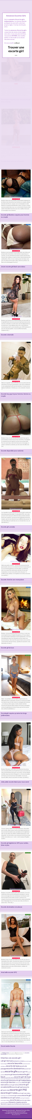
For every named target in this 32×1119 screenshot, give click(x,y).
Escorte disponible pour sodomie (12, 451)
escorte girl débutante (5, 1078)
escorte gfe (11, 1071)
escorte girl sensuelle (5, 1095)
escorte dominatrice (15, 1068)
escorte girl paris (18, 1087)
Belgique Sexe (5, 1052)
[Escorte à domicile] (16, 296)
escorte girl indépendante (22, 1080)
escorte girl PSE (18, 1089)
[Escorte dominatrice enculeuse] (16, 871)
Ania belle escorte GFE (9, 972)
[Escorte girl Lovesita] (16, 484)
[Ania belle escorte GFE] (16, 935)
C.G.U (19, 1114)
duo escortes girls (27, 1061)
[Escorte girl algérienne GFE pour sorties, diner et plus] (16, 807)
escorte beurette (15, 1063)
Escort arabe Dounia (8, 1046)
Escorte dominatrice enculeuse (11, 907)
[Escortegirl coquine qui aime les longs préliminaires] (16, 676)
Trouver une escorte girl (16, 49)
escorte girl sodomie (16, 1095)
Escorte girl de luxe (7, 648)
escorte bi (24, 1063)
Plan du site (14, 1114)
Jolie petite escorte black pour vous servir (15, 782)
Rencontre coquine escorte (8, 1104)
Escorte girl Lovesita (8, 527)
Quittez (16, 55)
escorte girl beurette (12, 1074)
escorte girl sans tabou (23, 1093)
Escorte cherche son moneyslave (12, 580)
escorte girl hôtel (7, 1080)
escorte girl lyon (18, 1082)
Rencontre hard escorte (23, 1104)
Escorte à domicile (7, 335)
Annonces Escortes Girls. (23, 1110)
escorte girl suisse (13, 1098)
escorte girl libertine (8, 1082)
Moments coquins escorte (18, 1102)
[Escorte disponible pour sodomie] (16, 419)
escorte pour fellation (5, 1100)
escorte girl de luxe (22, 1077)
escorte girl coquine (10, 1077)
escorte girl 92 (22, 1072)
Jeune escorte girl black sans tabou (13, 267)
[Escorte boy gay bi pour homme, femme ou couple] (16, 361)
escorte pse (14, 1100)
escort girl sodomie (5, 1102)
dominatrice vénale (18, 1061)
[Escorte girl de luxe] (16, 609)
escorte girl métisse (13, 1085)
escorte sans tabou (25, 1100)
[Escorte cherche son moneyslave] (16, 548)
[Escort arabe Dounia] (16, 1004)
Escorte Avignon (4, 1063)
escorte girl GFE (26, 1078)
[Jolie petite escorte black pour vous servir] (16, 744)
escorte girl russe (9, 1093)
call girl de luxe (7, 1061)
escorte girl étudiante (24, 1097)
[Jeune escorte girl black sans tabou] (16, 237)
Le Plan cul (17, 43)
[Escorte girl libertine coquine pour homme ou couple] (16, 183)
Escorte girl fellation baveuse (16, 1078)
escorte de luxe (12, 1066)
